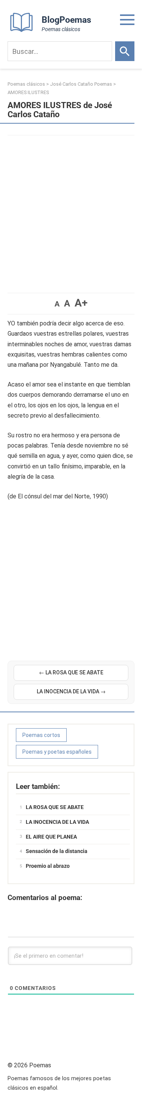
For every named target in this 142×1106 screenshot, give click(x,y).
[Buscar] (124, 51)
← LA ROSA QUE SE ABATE (71, 672)
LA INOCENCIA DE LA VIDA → (71, 691)
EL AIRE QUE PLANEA (51, 837)
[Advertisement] (71, 210)
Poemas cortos (41, 735)
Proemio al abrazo (48, 866)
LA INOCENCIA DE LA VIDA (57, 822)
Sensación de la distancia (56, 851)
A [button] (57, 303)
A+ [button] (81, 303)
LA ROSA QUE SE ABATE (55, 807)
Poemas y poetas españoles (57, 752)
